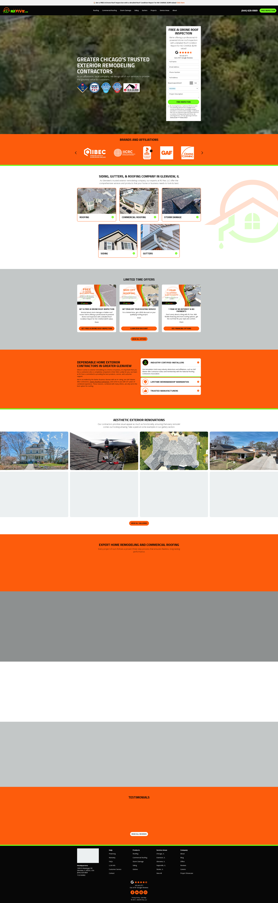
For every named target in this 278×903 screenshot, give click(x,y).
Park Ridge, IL (82, 642)
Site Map (143, 897)
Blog (182, 858)
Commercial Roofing (140, 858)
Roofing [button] (96, 10)
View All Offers (139, 339)
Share (97, 322)
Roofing (135, 854)
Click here (181, 3)
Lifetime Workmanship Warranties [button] (170, 382)
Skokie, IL (117, 642)
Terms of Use (173, 117)
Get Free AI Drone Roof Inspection (96, 328)
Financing (112, 854)
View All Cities (102, 648)
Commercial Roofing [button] (109, 10)
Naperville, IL (81, 639)
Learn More (166, 700)
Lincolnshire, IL (101, 636)
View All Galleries (139, 523)
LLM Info (112, 865)
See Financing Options (181, 328)
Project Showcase (186, 873)
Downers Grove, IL (120, 631)
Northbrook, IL (101, 639)
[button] (76, 153)
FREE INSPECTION (268, 10)
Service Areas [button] (164, 10)
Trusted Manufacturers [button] (164, 390)
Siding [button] (136, 10)
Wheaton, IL (81, 644)
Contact (111, 873)
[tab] (171, 362)
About (182, 854)
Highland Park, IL (120, 634)
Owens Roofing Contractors (99, 382)
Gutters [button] (144, 10)
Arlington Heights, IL (84, 629)
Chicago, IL (81, 631)
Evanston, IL (81, 634)
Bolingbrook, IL (101, 629)
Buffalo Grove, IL (120, 629)
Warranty (112, 858)
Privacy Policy (183, 117)
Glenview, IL (100, 634)
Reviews (183, 865)
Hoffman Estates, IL (84, 636)
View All (159, 873)
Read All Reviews (139, 834)
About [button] (175, 10)
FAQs (111, 861)
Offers (182, 861)
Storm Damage (138, 861)
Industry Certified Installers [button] (167, 362)
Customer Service (115, 869)
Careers (183, 869)
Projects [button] (154, 10)
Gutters (135, 869)
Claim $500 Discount (139, 328)
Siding (135, 865)
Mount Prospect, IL (121, 636)
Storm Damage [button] (125, 10)
